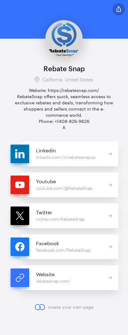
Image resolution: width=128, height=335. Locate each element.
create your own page (70, 307)
